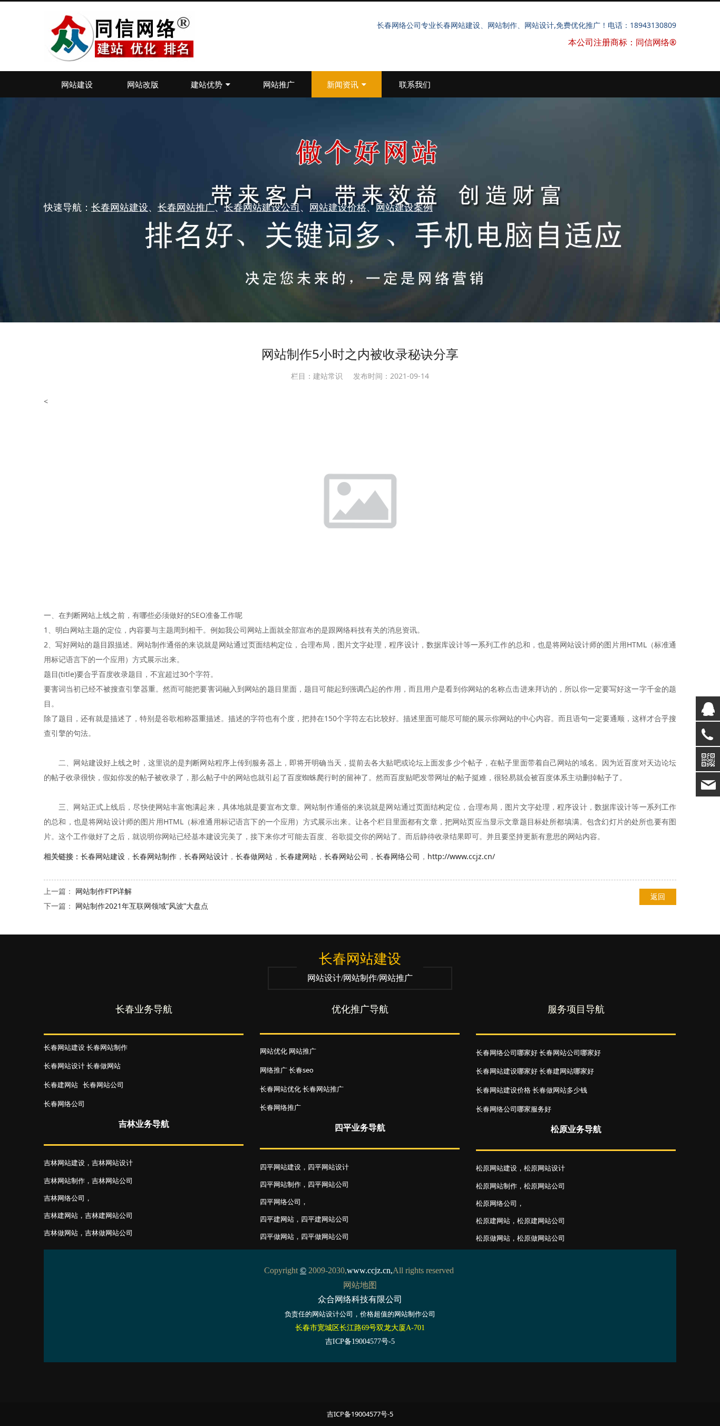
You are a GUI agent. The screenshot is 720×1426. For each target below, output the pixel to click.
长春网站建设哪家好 (507, 1071)
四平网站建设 (280, 1167)
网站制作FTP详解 (103, 891)
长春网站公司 (346, 856)
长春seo (301, 1070)
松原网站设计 (544, 1168)
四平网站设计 (328, 1167)
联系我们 (415, 84)
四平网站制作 (280, 1184)
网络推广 (273, 1070)
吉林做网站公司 (109, 1232)
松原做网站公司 (541, 1238)
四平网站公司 (328, 1184)
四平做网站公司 (325, 1236)
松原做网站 (493, 1238)
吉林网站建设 (64, 1162)
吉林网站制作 (64, 1180)
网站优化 (273, 1051)
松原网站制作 (496, 1186)
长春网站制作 (154, 856)
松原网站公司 (544, 1186)
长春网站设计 (206, 856)
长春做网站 (254, 856)
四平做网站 (277, 1236)
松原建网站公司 (541, 1220)
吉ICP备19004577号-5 (360, 1414)
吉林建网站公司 (109, 1215)
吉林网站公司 (112, 1180)
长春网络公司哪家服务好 (513, 1109)
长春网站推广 (323, 1089)
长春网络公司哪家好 (507, 1052)
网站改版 (143, 84)
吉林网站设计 (112, 1162)
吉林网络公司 (64, 1198)
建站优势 (206, 84)
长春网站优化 (280, 1089)
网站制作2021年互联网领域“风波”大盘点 (141, 906)
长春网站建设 (103, 856)
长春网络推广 (280, 1107)
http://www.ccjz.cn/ (461, 856)
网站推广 (279, 84)
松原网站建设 (496, 1168)
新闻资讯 (342, 84)
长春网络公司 (398, 856)
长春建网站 (298, 856)
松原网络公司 (496, 1203)
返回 (657, 896)
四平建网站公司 (325, 1219)
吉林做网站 (61, 1232)
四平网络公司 (280, 1201)
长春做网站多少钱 (559, 1090)
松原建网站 (493, 1220)
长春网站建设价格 (503, 1090)
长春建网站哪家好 (566, 1071)
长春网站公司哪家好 (570, 1052)
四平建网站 (277, 1219)
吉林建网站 (61, 1215)
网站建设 (77, 84)
